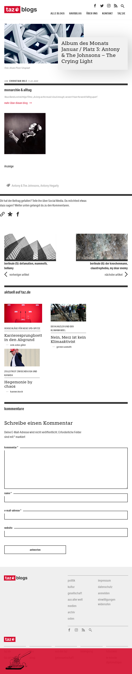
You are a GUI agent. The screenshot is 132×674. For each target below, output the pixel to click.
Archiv (71, 612)
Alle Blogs (57, 13)
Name (8, 493)
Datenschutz (105, 587)
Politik (71, 580)
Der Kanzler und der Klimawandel (62, 328)
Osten (71, 618)
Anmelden (104, 593)
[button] (10, 214)
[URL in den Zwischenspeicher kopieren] (2, 214)
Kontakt (107, 13)
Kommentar (11, 447)
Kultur (71, 587)
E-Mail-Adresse (12, 510)
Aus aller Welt (75, 599)
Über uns (91, 13)
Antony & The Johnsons (25, 185)
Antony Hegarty (49, 185)
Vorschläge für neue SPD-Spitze (22, 328)
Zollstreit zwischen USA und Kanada (20, 373)
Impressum (104, 580)
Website (8, 527)
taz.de (121, 13)
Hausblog (75, 13)
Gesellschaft (75, 593)
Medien (72, 606)
